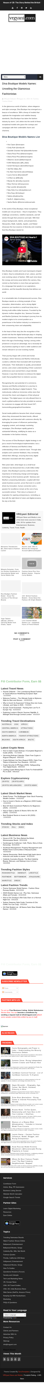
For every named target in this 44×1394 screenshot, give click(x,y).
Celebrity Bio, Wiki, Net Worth (14, 1251)
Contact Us (7, 1327)
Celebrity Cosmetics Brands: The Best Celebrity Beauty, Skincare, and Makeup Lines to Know (20, 860)
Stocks (5, 827)
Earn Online (7, 1215)
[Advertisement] (22, 48)
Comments (8, 992)
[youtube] (12, 7)
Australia (7, 724)
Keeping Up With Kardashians (14, 1296)
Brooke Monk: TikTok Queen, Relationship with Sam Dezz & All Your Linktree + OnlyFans (26, 1112)
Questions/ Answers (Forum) (14, 1272)
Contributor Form (9, 1184)
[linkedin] (31, 7)
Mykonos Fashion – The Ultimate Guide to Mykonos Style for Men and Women (22, 699)
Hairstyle (7, 880)
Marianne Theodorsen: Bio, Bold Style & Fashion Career (10, 548)
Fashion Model (7, 101)
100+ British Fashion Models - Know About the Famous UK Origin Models (31, 598)
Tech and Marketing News (13, 1279)
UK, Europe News (9, 1282)
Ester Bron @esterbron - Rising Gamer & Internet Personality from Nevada (26, 1100)
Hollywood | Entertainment (13, 1261)
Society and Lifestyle (11, 1275)
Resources (7, 1212)
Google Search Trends (11, 1197)
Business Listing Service (12, 1190)
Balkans (6, 740)
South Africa (19, 740)
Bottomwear (20, 877)
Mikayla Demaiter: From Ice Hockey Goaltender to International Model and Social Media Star (10, 572)
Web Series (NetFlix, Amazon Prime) (16, 1292)
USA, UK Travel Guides (12, 1285)
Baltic (31, 740)
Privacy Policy (8, 1337)
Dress (17, 880)
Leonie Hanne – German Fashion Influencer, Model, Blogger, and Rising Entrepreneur (26, 1137)
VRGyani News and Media (12, 1375)
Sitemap (6, 1341)
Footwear (6, 877)
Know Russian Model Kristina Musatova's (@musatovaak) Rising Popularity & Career (26, 1149)
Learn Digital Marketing (12, 1208)
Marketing (7, 1299)
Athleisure (34, 877)
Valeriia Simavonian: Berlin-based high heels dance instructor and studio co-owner (22, 855)
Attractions (27, 728)
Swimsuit (22, 873)
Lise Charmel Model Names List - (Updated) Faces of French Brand (30, 622)
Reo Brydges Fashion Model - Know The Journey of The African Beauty (9, 597)
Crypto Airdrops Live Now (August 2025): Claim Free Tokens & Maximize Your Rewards (22, 761)
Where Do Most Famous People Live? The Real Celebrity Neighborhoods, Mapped (25, 1161)
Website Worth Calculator (12, 1194)
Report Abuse (9, 1350)
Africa (24, 724)
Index (21, 827)
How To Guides (9, 1268)
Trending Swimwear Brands (13, 1237)
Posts (6, 988)
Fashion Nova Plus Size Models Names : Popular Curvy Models (31, 573)
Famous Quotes (9, 1255)
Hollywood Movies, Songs (12, 1265)
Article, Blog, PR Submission (13, 1187)
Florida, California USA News (14, 1258)
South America (9, 732)
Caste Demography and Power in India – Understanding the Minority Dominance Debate (26, 1050)
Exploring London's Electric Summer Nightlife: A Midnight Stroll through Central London (20, 713)
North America (9, 736)
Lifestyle (33, 873)
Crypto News (31, 785)
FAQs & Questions (10, 1302)
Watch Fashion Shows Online (14, 1241)
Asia (16, 724)
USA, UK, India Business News (14, 1289)
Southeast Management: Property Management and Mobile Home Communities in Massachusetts (22, 849)
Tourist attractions (28, 736)
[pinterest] (21, 7)
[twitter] (26, 7)
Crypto (5, 781)
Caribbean (24, 732)
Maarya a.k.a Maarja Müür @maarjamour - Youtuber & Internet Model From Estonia (27, 1124)
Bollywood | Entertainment (13, 1244)
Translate (20, 1318)
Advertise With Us (9, 1334)
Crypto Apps (18, 781)
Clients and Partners (10, 1331)
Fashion (35, 99)
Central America (10, 728)
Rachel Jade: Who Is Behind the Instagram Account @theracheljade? (31, 548)
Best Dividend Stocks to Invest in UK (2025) (19, 815)
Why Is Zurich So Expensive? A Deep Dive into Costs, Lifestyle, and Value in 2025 (22, 704)
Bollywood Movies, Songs (12, 1248)
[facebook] (17, 7)
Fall (14, 827)
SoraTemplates (23, 1372)
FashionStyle (8, 873)
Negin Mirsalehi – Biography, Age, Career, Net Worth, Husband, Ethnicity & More (26, 1087)
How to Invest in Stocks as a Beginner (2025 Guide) (22, 801)
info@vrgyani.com (10, 1344)
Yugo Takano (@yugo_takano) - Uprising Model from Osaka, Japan (8, 621)
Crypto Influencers (12, 785)
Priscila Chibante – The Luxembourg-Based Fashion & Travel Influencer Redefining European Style (22, 692)
